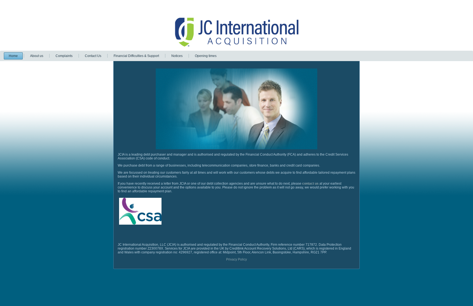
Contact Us (93, 56)
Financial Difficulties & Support (136, 56)
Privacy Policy (236, 259)
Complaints (64, 56)
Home (13, 56)
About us (36, 56)
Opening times (206, 56)
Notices (177, 56)
